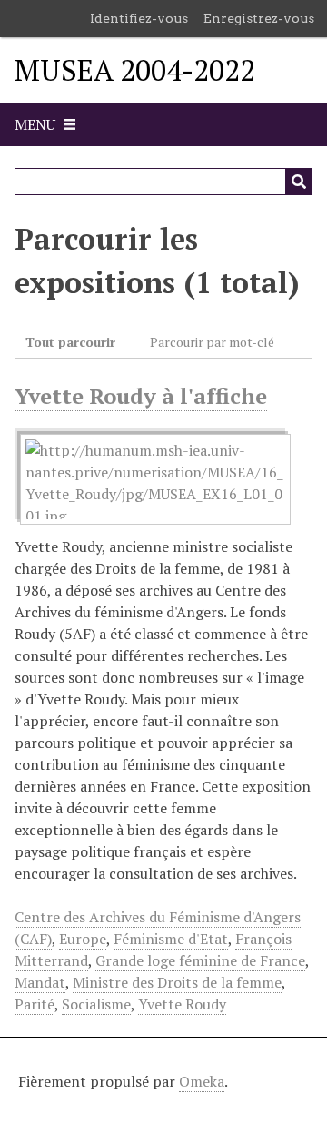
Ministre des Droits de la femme (177, 982)
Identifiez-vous (139, 18)
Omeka (201, 1081)
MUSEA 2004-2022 (135, 70)
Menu (35, 124)
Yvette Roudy (182, 1004)
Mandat (40, 982)
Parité (34, 1004)
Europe (82, 939)
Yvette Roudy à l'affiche (141, 395)
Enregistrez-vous (258, 18)
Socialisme (96, 1004)
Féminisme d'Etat (171, 939)
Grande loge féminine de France (200, 960)
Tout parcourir (70, 341)
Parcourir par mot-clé (212, 341)
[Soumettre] (298, 181)
